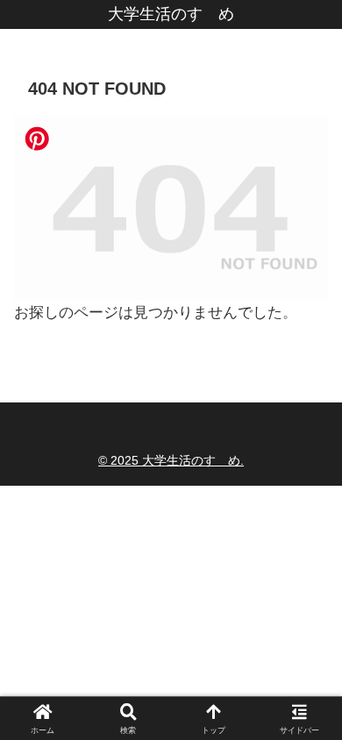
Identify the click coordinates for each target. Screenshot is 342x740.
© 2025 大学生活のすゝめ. (171, 460)
